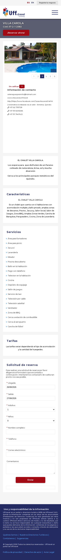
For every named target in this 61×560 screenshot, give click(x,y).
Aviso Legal (49, 552)
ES (28, 2)
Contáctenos (9, 538)
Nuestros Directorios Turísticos (34, 535)
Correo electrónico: (17, 450)
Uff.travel (14, 546)
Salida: (11, 394)
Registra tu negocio (47, 3)
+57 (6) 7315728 (15, 107)
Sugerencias (22, 538)
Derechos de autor (32, 552)
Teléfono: (12, 439)
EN (32, 2)
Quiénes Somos (10, 535)
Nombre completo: (16, 428)
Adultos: (12, 405)
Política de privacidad (12, 552)
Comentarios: (13, 461)
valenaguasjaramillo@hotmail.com (21, 94)
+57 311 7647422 (16, 114)
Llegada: (12, 383)
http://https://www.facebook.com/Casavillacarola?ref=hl (30, 101)
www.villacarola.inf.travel (17, 98)
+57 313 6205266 (16, 111)
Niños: (11, 416)
